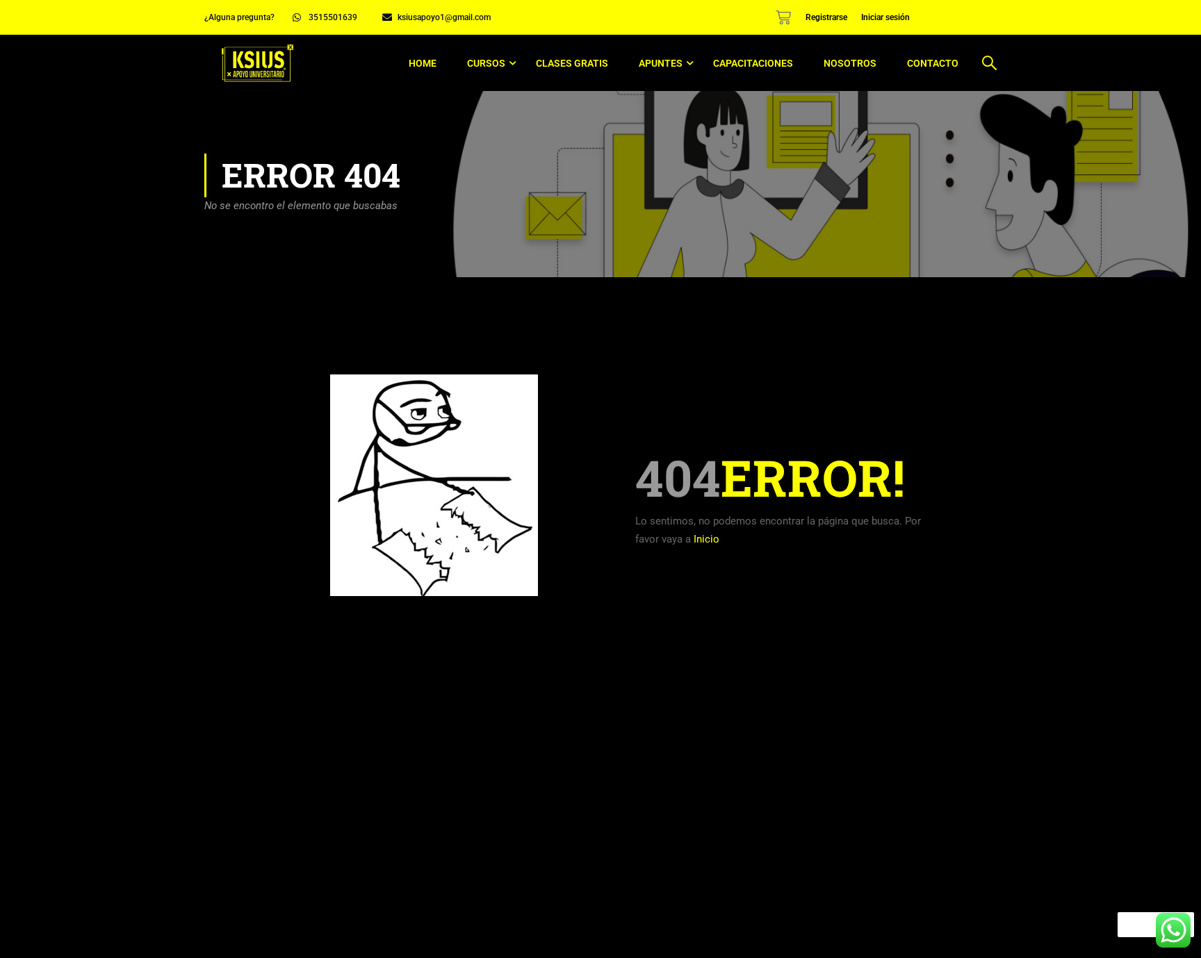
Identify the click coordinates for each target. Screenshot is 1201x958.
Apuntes (661, 63)
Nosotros (850, 63)
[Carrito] (783, 17)
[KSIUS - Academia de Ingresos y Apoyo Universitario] (257, 63)
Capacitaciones (753, 63)
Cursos (486, 63)
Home (422, 63)
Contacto (932, 63)
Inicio (706, 539)
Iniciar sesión (885, 17)
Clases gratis (572, 63)
